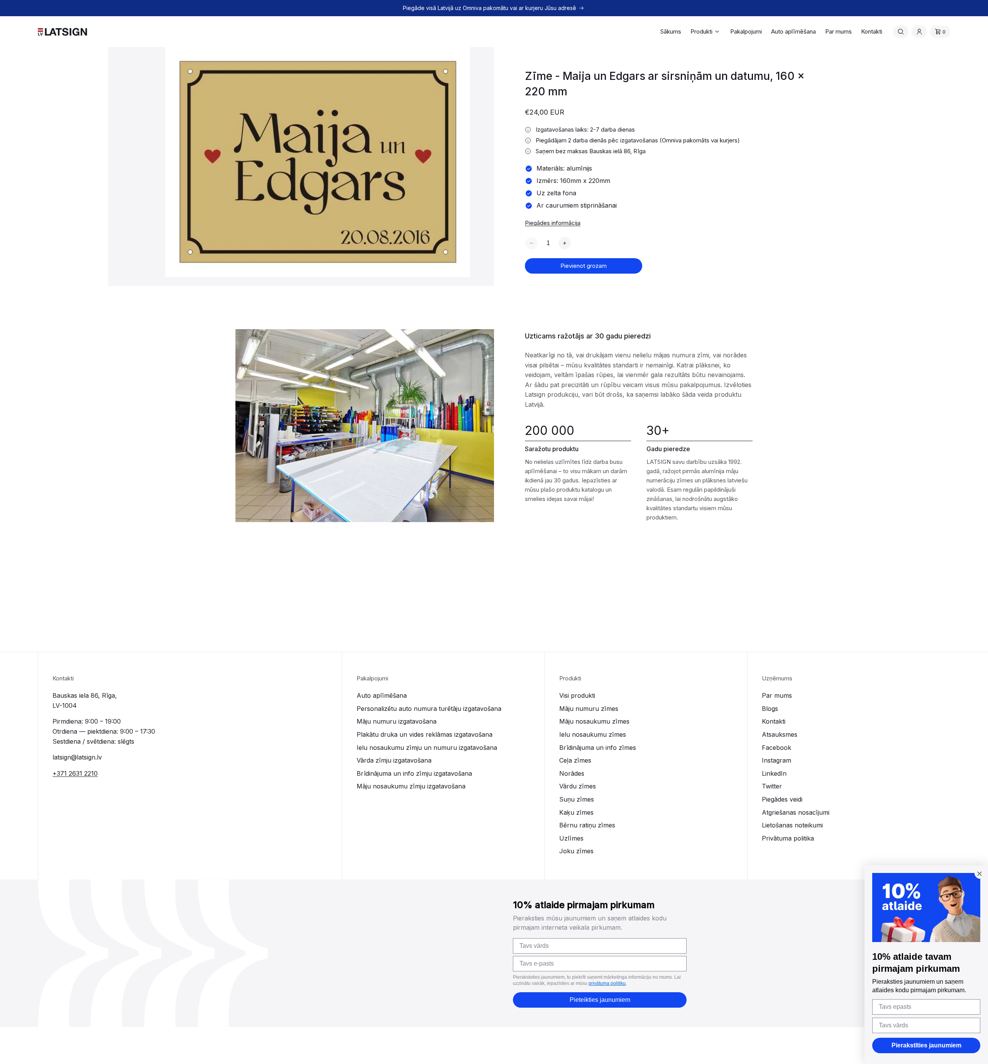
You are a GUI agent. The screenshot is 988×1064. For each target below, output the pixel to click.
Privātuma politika (788, 838)
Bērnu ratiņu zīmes (587, 825)
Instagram (776, 760)
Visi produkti (577, 695)
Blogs (770, 708)
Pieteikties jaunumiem (600, 999)
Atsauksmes (779, 734)
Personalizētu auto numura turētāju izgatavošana (429, 708)
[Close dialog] (979, 873)
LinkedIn (774, 773)
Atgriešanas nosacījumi (795, 812)
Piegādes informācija (552, 223)
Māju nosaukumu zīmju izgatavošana (411, 786)
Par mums (777, 695)
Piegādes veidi (782, 799)
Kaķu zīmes (576, 812)
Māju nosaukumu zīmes (594, 721)
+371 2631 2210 (75, 773)
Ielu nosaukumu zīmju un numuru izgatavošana (427, 747)
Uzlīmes (571, 838)
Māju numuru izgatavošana (396, 721)
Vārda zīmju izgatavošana (394, 760)
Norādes (571, 773)
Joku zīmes (576, 851)
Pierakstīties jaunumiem (926, 1045)
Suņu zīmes (576, 799)
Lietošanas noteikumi (792, 825)
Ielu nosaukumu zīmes (592, 734)
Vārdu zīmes (577, 786)
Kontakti (773, 721)
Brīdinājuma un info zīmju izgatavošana (414, 773)
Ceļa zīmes (575, 760)
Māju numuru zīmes (588, 708)
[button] (706, 31)
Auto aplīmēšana (382, 695)
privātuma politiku (607, 983)
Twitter (772, 786)
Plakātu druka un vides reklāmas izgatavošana (424, 734)
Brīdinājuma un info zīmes (597, 747)
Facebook (776, 747)
